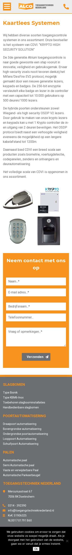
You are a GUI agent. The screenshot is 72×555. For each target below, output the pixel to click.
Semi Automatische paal (18, 465)
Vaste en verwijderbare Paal (20, 470)
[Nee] (67, 541)
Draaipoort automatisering (19, 423)
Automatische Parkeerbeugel (21, 475)
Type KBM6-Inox (13, 397)
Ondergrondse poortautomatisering (25, 433)
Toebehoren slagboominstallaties (24, 402)
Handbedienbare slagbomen (21, 407)
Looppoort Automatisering (19, 438)
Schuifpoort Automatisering (20, 443)
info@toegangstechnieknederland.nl (31, 510)
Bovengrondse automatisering (22, 428)
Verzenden (35, 357)
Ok (36, 548)
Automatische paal (15, 460)
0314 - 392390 (17, 505)
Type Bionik (10, 392)
